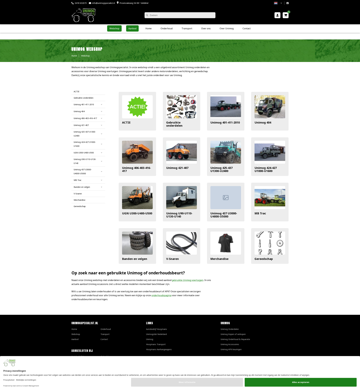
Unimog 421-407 (177, 168)
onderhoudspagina (161, 295)
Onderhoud (106, 329)
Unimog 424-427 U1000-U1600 (266, 169)
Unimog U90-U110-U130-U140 (179, 214)
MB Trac (260, 213)
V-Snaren (172, 259)
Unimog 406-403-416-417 (136, 169)
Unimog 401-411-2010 (225, 122)
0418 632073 (81, 3)
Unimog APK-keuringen (231, 349)
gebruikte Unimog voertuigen (187, 280)
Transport (105, 334)
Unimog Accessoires (230, 344)
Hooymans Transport (156, 344)
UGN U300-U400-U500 (137, 213)
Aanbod (74, 339)
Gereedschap (264, 259)
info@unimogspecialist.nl (103, 3)
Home (74, 329)
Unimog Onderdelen (230, 329)
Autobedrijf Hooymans (156, 329)
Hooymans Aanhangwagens (159, 349)
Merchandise (219, 259)
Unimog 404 (263, 122)
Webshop (75, 334)
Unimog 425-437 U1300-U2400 (221, 169)
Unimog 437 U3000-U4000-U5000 (223, 214)
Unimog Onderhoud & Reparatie (235, 339)
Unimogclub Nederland (156, 334)
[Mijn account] (277, 15)
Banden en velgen (134, 259)
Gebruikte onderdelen (174, 124)
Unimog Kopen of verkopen (233, 334)
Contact (104, 339)
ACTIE (126, 122)
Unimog (149, 339)
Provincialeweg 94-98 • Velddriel (134, 3)
